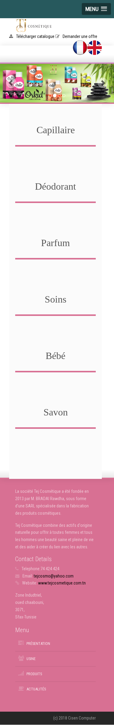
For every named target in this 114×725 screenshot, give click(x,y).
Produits (34, 674)
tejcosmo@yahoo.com (54, 576)
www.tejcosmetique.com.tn (62, 583)
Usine (31, 658)
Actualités (36, 689)
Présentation (38, 643)
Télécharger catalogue (35, 36)
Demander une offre (80, 36)
